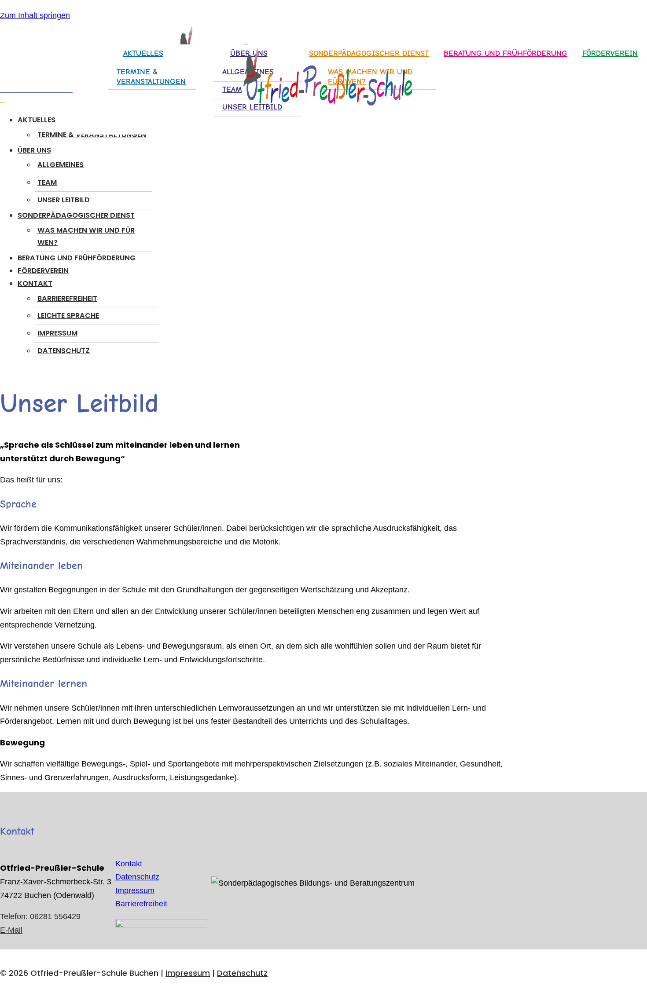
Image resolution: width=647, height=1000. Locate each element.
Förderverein (610, 53)
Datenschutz (63, 351)
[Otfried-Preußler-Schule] (323, 79)
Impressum (57, 333)
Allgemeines (60, 165)
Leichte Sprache (68, 315)
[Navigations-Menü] (2, 102)
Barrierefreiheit (67, 298)
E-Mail (11, 930)
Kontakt (128, 863)
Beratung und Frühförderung (77, 258)
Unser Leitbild (63, 200)
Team (47, 182)
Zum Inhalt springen (35, 15)
